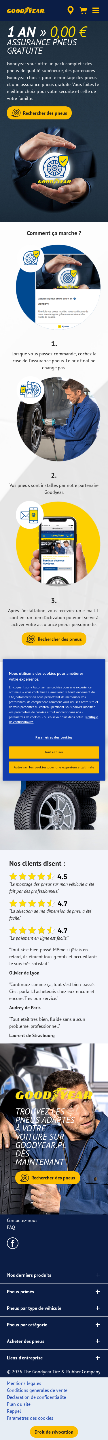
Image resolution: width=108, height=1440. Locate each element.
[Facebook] (13, 1242)
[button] (96, 10)
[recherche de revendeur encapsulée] (70, 10)
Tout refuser (54, 752)
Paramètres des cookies (54, 737)
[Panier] (83, 10)
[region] (54, 720)
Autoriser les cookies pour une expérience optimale (54, 767)
